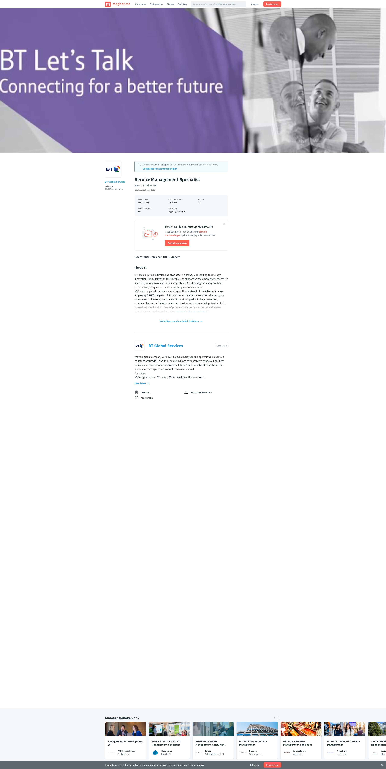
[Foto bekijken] (193, 80)
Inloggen (254, 4)
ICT (199, 202)
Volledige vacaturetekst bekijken (179, 321)
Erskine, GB (149, 185)
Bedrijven (182, 4)
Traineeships (156, 4)
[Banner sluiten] (224, 224)
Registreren (272, 4)
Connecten (222, 345)
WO (139, 211)
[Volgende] (279, 718)
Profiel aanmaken (177, 243)
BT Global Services (115, 181)
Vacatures (140, 4)
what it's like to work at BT (193, 311)
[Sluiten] (382, 765)
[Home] (117, 4)
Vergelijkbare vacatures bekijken (160, 168)
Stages (170, 4)
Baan (138, 185)
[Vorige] (274, 718)
